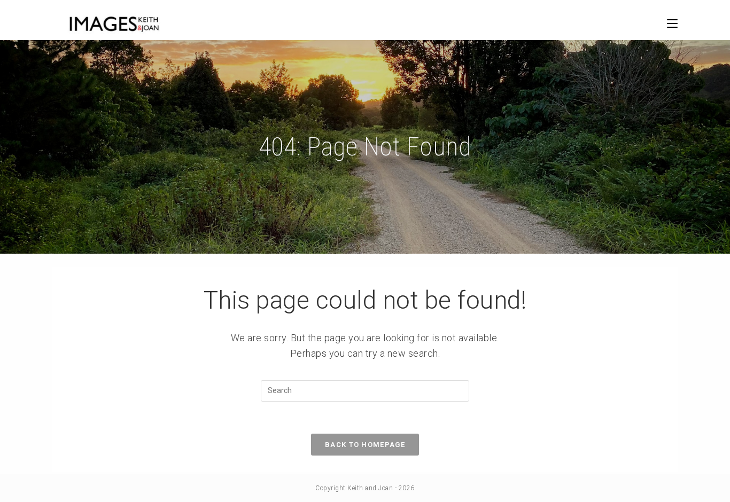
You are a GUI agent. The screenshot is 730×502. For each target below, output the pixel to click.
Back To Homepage (365, 445)
